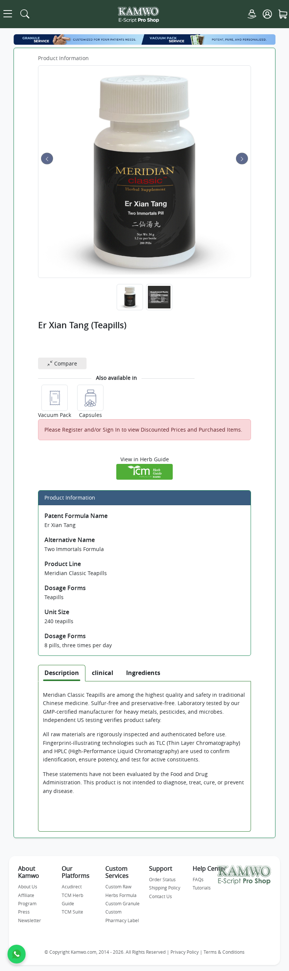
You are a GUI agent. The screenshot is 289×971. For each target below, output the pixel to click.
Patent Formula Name (76, 516)
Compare (65, 363)
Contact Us (160, 896)
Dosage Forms (65, 588)
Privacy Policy (184, 952)
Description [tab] (61, 673)
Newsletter (29, 920)
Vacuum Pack (54, 414)
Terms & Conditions (224, 952)
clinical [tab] (102, 673)
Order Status (162, 879)
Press (24, 912)
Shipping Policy (164, 888)
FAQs (198, 879)
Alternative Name (69, 540)
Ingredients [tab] (143, 673)
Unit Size (56, 612)
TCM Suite (72, 912)
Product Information (63, 58)
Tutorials (202, 888)
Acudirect (72, 886)
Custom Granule (122, 903)
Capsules (90, 414)
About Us (27, 886)
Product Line (62, 564)
